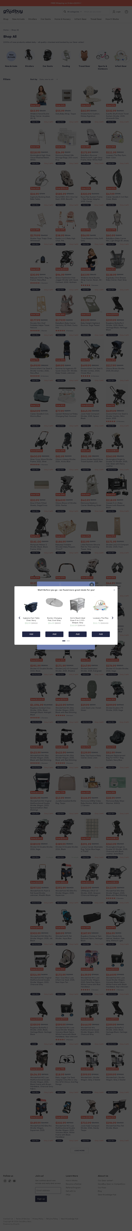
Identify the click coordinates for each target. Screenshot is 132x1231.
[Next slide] (112, 617)
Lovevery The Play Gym (101, 619)
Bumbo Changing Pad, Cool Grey (54, 619)
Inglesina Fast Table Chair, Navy (31, 619)
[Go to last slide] (19, 617)
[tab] (63, 640)
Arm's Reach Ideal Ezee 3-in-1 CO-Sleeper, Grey (77, 620)
